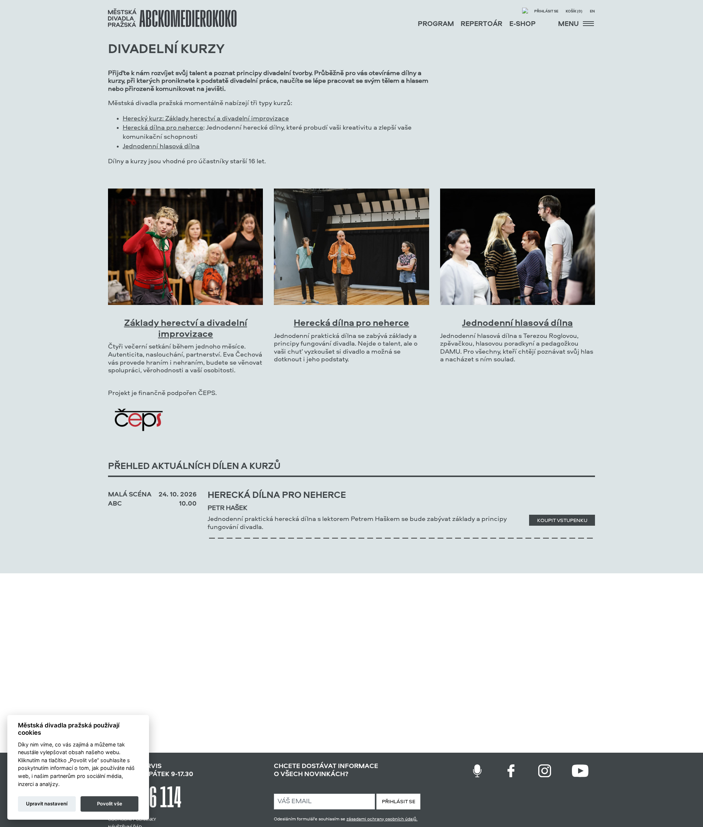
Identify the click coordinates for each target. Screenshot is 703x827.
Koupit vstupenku (562, 521)
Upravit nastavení (46, 803)
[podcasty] (477, 770)
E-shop (522, 24)
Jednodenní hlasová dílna (161, 146)
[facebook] (511, 770)
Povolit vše (109, 803)
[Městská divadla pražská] (172, 18)
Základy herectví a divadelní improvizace (185, 329)
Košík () (574, 12)
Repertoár (481, 24)
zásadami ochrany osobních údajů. (381, 819)
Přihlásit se (546, 12)
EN (592, 12)
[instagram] (544, 770)
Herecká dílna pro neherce (163, 127)
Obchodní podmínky (132, 819)
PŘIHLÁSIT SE (398, 802)
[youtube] (580, 771)
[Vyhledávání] (525, 11)
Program (436, 24)
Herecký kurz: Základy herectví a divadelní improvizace (206, 118)
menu (569, 24)
